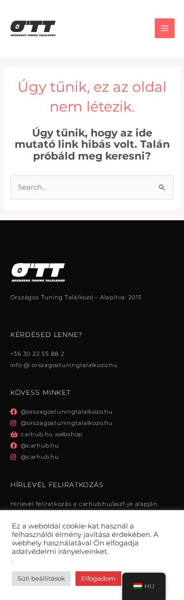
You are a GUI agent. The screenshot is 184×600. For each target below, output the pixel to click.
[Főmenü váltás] (165, 28)
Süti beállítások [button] (41, 578)
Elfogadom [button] (98, 578)
